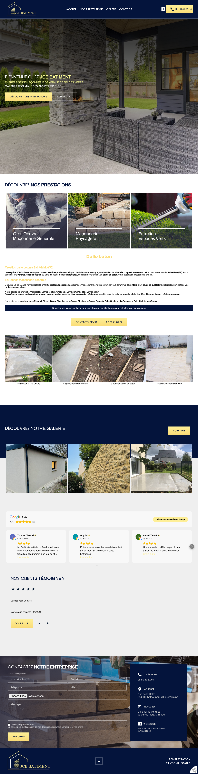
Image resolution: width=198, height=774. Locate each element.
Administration (179, 759)
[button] (6, 546)
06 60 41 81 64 (183, 9)
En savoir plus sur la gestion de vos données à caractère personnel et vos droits (45, 727)
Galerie (111, 9)
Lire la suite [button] (23, 557)
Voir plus (179, 430)
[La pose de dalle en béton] (75, 358)
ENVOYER (18, 736)
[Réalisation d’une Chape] (28, 358)
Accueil (71, 9)
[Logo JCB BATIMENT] (21, 9)
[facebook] (163, 9)
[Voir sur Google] (13, 537)
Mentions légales (178, 763)
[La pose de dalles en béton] (122, 358)
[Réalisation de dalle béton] (169, 358)
